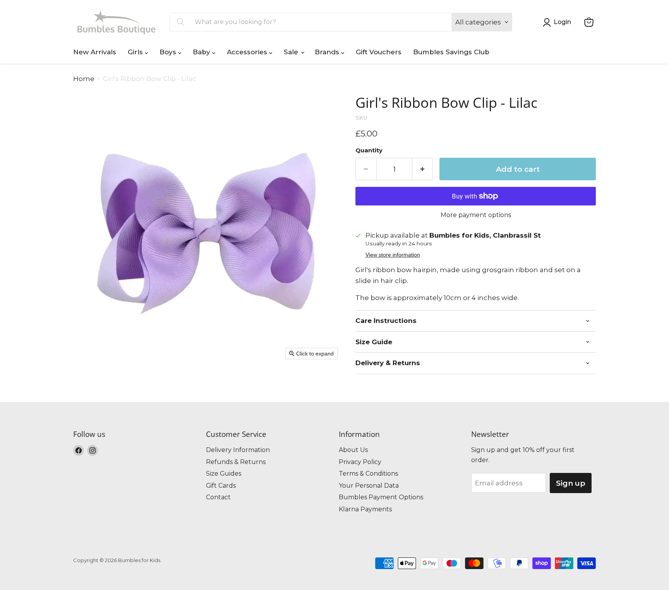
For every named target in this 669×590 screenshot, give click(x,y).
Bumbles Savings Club (451, 52)
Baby (202, 52)
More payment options (476, 215)
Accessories (248, 52)
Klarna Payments (365, 509)
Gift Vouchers (378, 52)
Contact (218, 497)
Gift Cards (221, 485)
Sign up (570, 483)
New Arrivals (94, 52)
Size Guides (223, 473)
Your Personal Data (369, 485)
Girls (136, 52)
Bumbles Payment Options (381, 497)
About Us (353, 450)
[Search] (180, 22)
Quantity (369, 150)
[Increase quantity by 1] (422, 169)
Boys (169, 52)
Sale (292, 52)
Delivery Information (238, 450)
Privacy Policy (360, 462)
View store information (392, 255)
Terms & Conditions (368, 473)
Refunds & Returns (236, 462)
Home (83, 79)
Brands (328, 52)
